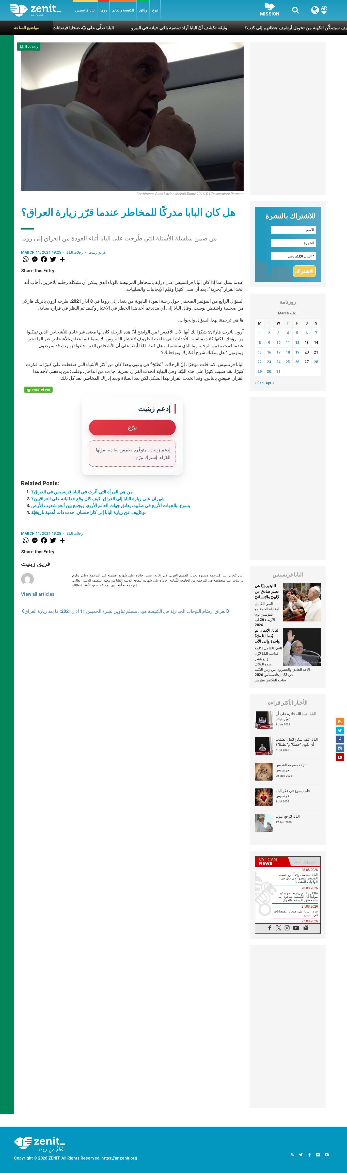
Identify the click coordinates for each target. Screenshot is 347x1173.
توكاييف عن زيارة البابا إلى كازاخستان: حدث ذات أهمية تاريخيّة (88, 512)
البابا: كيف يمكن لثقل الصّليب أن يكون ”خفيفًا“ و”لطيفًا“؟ (297, 742)
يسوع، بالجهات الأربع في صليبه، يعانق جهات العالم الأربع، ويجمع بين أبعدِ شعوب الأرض (110, 505)
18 (288, 352)
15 (260, 352)
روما (104, 10)
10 (278, 343)
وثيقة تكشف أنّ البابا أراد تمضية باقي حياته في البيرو (149, 27)
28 (316, 362)
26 (297, 362)
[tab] (271, 861)
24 (278, 362)
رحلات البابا (29, 46)
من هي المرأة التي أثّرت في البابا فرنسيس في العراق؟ (82, 491)
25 (288, 362)
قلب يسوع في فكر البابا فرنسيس (293, 793)
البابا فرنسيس (85, 10)
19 (297, 352)
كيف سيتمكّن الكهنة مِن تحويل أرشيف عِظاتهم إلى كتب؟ (266, 27)
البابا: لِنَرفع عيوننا (288, 816)
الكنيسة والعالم (123, 10)
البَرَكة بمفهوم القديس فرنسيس (292, 767)
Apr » (270, 383)
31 (278, 372)
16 (269, 352)
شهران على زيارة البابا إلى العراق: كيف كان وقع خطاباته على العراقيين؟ (98, 498)
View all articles (37, 594)
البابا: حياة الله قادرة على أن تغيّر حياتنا (296, 716)
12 (297, 343)
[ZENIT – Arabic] (41, 10)
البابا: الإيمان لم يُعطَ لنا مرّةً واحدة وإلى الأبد (267, 636)
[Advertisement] (288, 118)
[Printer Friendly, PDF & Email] (38, 390)
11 (288, 343)
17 (278, 352)
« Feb (259, 383)
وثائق (143, 10)
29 (260, 372)
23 (269, 362)
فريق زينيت (97, 252)
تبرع (155, 10)
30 (269, 372)
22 (260, 362)
